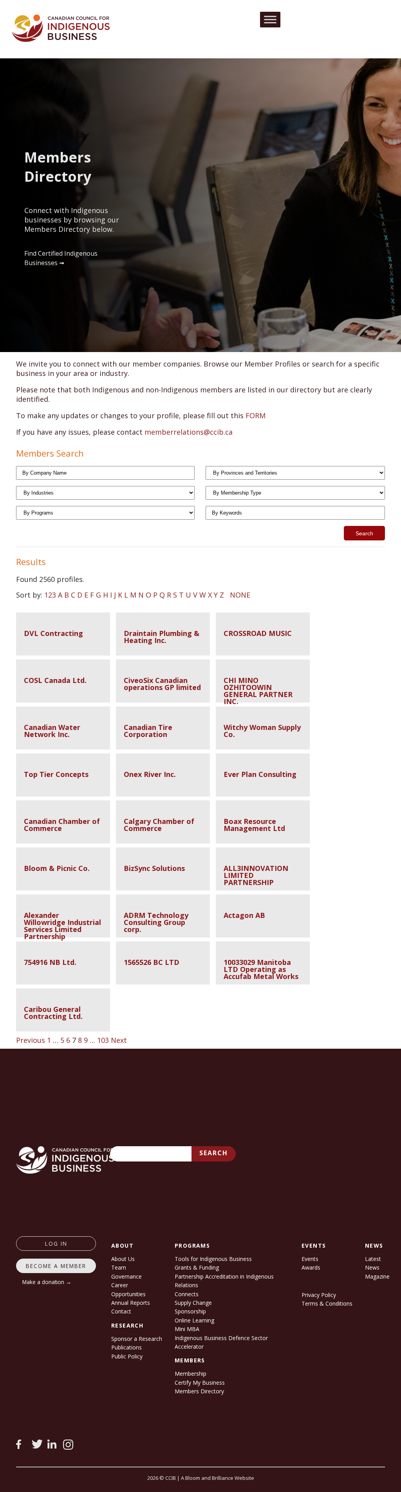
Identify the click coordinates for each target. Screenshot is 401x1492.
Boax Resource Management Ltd (254, 824)
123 (50, 595)
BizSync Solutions (154, 868)
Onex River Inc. (150, 774)
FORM (256, 415)
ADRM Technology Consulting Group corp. (156, 922)
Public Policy (127, 1356)
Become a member (56, 1266)
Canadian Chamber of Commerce (62, 824)
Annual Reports (130, 1302)
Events (310, 1259)
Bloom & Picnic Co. (57, 868)
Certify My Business (200, 1382)
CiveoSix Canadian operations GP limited (162, 684)
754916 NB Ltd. (50, 962)
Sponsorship (190, 1311)
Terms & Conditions (327, 1303)
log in (56, 1243)
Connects (187, 1294)
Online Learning (194, 1320)
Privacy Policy (319, 1295)
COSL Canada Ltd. (55, 680)
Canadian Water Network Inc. (52, 731)
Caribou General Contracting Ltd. (53, 1012)
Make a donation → (46, 1282)
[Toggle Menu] (270, 19)
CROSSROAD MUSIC (258, 633)
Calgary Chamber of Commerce (159, 824)
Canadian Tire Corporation (148, 731)
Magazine (377, 1276)
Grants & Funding (197, 1267)
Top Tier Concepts (56, 774)
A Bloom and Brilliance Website (217, 1477)
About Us (123, 1259)
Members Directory (199, 1391)
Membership (190, 1373)
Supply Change (193, 1302)
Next (119, 1040)
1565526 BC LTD (151, 962)
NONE (240, 595)
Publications (126, 1347)
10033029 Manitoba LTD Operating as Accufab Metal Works (261, 969)
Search (213, 1153)
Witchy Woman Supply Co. (262, 731)
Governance (126, 1276)
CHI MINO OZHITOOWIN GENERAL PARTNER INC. (258, 691)
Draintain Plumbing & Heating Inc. (161, 637)
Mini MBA (187, 1329)
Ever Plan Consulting (260, 774)
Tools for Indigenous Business (213, 1259)
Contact (121, 1311)
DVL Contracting (53, 633)
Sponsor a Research (136, 1338)
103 (103, 1040)
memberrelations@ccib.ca (189, 432)
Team (118, 1267)
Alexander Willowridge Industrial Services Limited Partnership (62, 925)
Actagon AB (244, 915)
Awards (311, 1267)
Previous (30, 1040)
